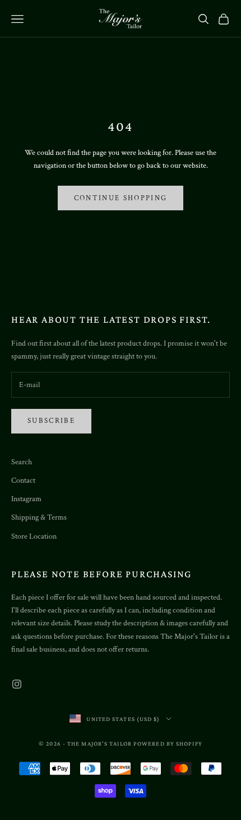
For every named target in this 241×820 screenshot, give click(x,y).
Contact (23, 480)
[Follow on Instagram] (16, 684)
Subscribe (51, 421)
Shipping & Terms (39, 517)
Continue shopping (121, 198)
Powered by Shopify (167, 743)
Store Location (34, 536)
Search (21, 462)
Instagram (26, 499)
